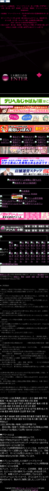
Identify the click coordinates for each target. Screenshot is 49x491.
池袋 (33, 277)
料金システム (34, 392)
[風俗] (17, 198)
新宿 (46, 277)
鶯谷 (22, 277)
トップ (3, 392)
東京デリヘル (25, 194)
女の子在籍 (12, 392)
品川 (37, 277)
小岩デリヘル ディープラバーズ (26, 488)
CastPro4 (35, 490)
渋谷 (42, 277)
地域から (17, 277)
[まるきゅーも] (4, 206)
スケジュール (23, 392)
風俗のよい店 (4, 274)
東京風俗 (34, 194)
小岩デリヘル (16, 194)
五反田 (28, 277)
